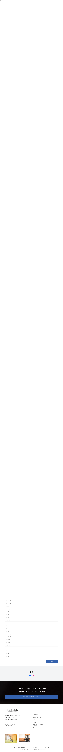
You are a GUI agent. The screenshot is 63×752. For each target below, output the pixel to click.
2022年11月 (8, 634)
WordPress (24, 749)
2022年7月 (8, 645)
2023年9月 (8, 606)
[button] (31, 697)
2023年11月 (8, 600)
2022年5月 (8, 650)
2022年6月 (8, 648)
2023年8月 (8, 609)
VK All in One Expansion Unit (40, 749)
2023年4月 (8, 620)
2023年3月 (8, 622)
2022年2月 (8, 656)
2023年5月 (8, 617)
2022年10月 (8, 636)
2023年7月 (8, 611)
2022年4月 (8, 653)
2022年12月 (8, 631)
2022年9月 (8, 639)
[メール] (10, 725)
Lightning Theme (31, 749)
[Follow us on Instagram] (13, 725)
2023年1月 (8, 628)
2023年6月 (8, 614)
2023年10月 (8, 603)
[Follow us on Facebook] (6, 725)
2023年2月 (8, 625)
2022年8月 (8, 642)
